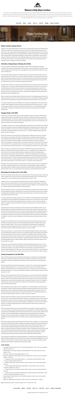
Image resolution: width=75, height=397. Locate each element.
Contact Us (35, 23)
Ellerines (29, 23)
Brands (24, 23)
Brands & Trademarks (54, 23)
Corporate (41, 23)
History (46, 23)
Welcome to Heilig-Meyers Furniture (37, 10)
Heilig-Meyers (18, 23)
